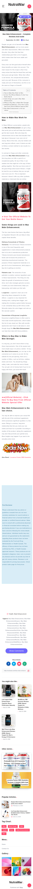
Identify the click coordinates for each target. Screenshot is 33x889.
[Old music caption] (26, 861)
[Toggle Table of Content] (27, 90)
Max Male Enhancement (16, 618)
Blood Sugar (13, 826)
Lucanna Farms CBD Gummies (20, 457)
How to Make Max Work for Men (13, 93)
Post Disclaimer (16, 111)
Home (4, 844)
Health (11, 614)
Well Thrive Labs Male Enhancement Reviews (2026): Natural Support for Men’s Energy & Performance (8, 733)
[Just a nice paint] (16, 871)
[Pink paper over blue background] (6, 861)
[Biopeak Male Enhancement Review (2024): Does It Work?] (5, 804)
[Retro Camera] (16, 861)
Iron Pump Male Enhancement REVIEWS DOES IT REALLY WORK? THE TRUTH (20, 813)
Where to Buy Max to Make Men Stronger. (16, 102)
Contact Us (5, 848)
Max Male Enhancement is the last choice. (14, 109)
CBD (21, 826)
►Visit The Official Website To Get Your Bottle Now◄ (16, 95)
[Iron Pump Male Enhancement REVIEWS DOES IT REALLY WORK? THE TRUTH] (5, 813)
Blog (4, 826)
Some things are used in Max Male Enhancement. (14, 99)
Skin (4, 833)
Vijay (21, 887)
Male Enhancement (20, 614)
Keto (11, 830)
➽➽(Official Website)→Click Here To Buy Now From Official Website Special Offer (16, 105)
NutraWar (16, 4)
